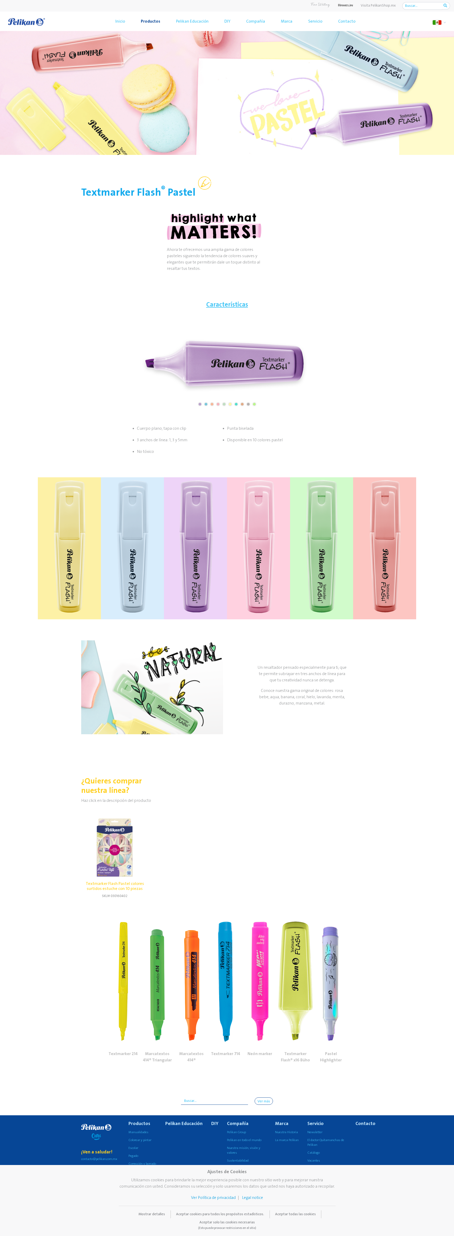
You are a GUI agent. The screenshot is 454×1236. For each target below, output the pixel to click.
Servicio (315, 21)
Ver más (263, 1101)
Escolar (133, 1148)
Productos (150, 21)
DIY (227, 21)
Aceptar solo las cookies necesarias (227, 1225)
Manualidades (138, 1132)
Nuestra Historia (286, 1132)
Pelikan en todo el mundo (244, 1140)
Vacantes (313, 1160)
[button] (123, 970)
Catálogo (313, 1152)
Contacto (346, 21)
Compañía (255, 21)
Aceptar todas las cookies (295, 1214)
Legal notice (252, 1197)
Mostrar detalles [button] (151, 1214)
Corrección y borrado (142, 1164)
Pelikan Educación (192, 21)
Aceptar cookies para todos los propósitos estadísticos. (220, 1214)
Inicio (120, 21)
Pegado (133, 1156)
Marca (286, 21)
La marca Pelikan (287, 1140)
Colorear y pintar (139, 1140)
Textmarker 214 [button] (123, 1053)
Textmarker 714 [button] (225, 1053)
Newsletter (314, 1132)
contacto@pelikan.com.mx (99, 1159)
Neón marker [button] (259, 1053)
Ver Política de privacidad (213, 1197)
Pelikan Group (236, 1132)
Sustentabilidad (238, 1160)
